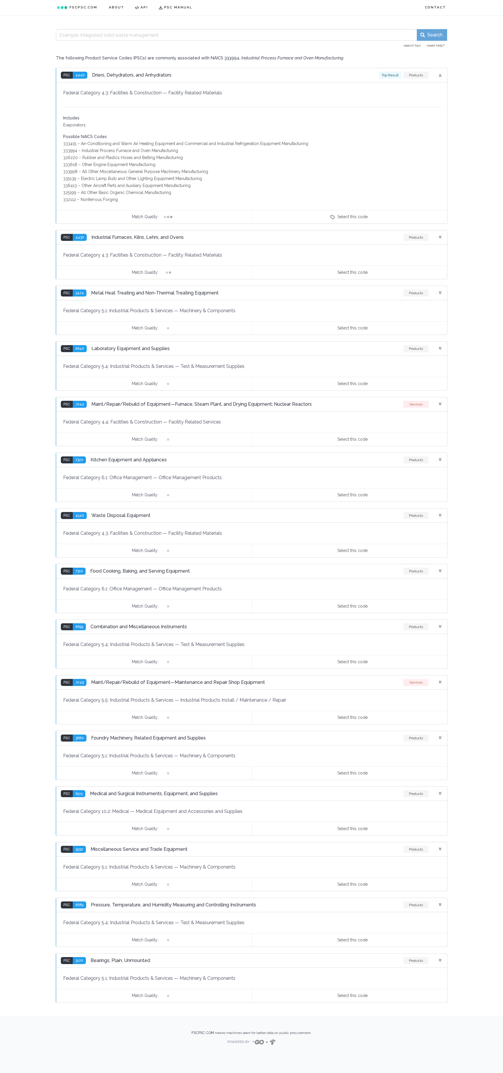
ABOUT (116, 7)
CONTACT (435, 7)
